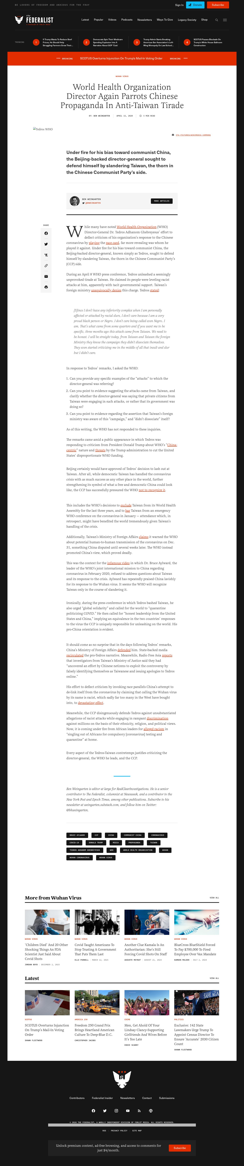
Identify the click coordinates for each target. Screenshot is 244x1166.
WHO (111, 850)
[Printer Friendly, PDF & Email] (46, 287)
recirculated (74, 655)
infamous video (118, 563)
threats (100, 450)
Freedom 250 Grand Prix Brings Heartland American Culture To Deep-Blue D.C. (94, 1030)
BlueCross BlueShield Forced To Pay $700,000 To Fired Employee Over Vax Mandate (195, 949)
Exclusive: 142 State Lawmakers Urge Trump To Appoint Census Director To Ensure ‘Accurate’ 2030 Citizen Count (196, 1034)
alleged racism (154, 729)
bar (127, 511)
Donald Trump (96, 842)
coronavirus (157, 835)
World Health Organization (137, 227)
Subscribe (218, 4)
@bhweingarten (93, 203)
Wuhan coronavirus (79, 857)
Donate (197, 4)
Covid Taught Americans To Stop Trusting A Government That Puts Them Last (95, 949)
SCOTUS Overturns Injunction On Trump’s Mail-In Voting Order (47, 1030)
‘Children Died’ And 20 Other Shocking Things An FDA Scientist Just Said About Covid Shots (46, 952)
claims (143, 537)
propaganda (134, 842)
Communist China (132, 835)
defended (124, 650)
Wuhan (165, 850)
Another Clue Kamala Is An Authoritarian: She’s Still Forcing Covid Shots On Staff (145, 949)
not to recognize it (152, 490)
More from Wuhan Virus (53, 898)
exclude (126, 505)
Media (116, 842)
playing (94, 243)
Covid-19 (74, 842)
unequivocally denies (106, 290)
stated (154, 290)
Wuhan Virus (105, 857)
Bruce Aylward (77, 835)
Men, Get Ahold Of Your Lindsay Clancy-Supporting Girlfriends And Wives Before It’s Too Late (145, 1032)
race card (112, 243)
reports (167, 655)
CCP (96, 835)
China (111, 835)
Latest (32, 978)
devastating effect (90, 703)
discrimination (157, 718)
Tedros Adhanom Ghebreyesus (85, 850)
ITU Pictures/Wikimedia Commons (193, 135)
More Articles (161, 201)
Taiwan (153, 842)
